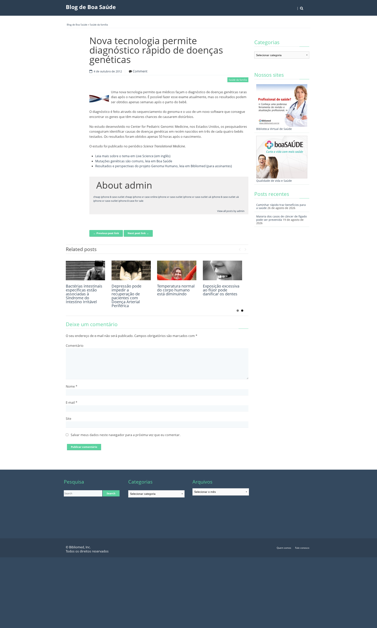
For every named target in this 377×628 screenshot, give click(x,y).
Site (68, 418)
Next (245, 248)
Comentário (74, 345)
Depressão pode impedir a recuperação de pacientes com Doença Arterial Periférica (126, 295)
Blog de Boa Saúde (91, 7)
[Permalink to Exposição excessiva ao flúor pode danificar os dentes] (222, 270)
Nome (71, 386)
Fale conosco (302, 548)
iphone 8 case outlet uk (225, 197)
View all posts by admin (230, 211)
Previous (239, 248)
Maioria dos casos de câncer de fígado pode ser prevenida (281, 218)
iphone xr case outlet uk (197, 197)
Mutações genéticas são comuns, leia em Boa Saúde (133, 161)
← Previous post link (106, 233)
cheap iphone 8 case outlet (108, 197)
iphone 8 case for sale (130, 201)
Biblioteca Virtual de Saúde (274, 129)
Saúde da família (99, 24)
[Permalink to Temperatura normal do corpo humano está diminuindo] (176, 270)
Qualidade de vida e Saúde (274, 181)
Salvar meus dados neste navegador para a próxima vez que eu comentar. (125, 435)
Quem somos (284, 548)
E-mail (71, 402)
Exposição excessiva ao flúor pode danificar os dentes (221, 290)
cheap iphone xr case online (141, 197)
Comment (140, 71)
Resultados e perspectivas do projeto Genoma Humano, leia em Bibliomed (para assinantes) (163, 166)
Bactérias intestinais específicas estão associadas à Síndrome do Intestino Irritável (84, 293)
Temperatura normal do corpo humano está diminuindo (176, 290)
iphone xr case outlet (170, 197)
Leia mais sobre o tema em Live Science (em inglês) (132, 156)
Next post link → (138, 233)
